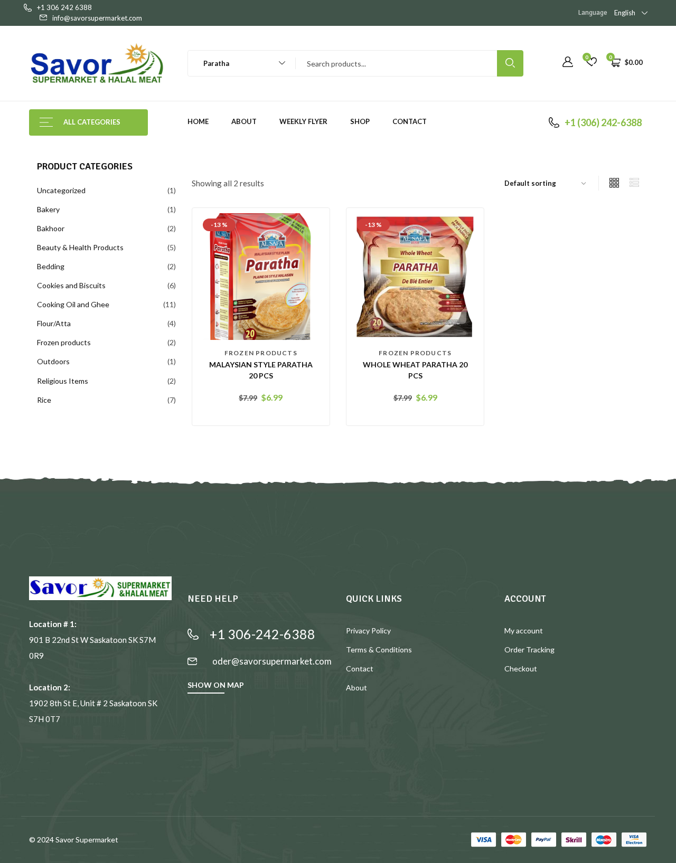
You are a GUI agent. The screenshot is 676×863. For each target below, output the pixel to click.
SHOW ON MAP (215, 684)
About (244, 121)
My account (523, 630)
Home (198, 121)
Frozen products (260, 353)
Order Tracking (529, 649)
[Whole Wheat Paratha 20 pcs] (415, 275)
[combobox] (237, 63)
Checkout (520, 668)
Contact (409, 121)
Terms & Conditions (379, 649)
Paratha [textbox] (214, 63)
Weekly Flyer (303, 121)
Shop (360, 121)
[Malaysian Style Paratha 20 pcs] (261, 275)
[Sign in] (567, 62)
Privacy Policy (368, 630)
